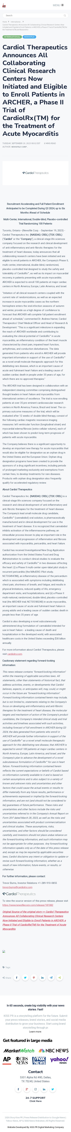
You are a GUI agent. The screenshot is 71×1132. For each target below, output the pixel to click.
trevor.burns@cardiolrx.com (17, 887)
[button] (58, 5)
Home (4, 22)
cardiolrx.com (14, 654)
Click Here (36, 1101)
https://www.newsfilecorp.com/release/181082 (27, 905)
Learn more (35, 1031)
